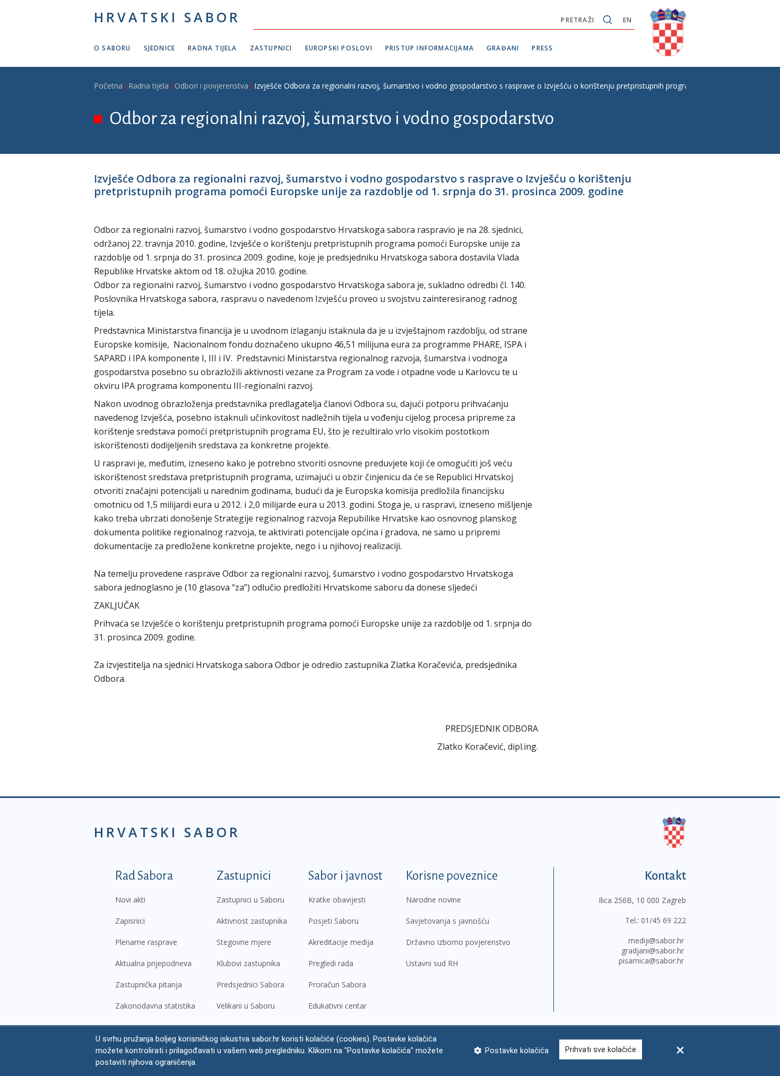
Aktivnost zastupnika (251, 921)
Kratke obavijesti (337, 900)
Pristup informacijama (429, 48)
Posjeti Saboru (333, 921)
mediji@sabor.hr (656, 940)
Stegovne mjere (243, 942)
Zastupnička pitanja (148, 984)
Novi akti (130, 900)
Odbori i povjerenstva (211, 86)
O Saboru (112, 48)
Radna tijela (212, 48)
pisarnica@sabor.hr (651, 961)
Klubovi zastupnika (248, 963)
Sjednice (160, 48)
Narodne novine (433, 900)
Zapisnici (130, 921)
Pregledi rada (330, 963)
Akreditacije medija (341, 942)
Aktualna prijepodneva (153, 963)
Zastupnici (271, 48)
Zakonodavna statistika (155, 1006)
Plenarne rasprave (146, 942)
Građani (503, 48)
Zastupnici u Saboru (250, 900)
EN (627, 19)
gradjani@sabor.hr (652, 950)
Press (542, 48)
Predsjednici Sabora (250, 984)
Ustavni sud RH (432, 963)
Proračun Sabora (337, 984)
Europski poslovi (338, 48)
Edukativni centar (337, 1006)
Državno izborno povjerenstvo (458, 942)
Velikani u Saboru (245, 1006)
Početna (108, 86)
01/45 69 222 (663, 920)
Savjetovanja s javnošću (447, 921)
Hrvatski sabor (167, 17)
